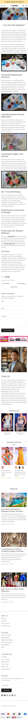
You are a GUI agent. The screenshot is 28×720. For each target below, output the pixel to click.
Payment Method (5, 669)
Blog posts (14, 488)
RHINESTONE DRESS (7, 640)
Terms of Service (5, 623)
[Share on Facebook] (6, 277)
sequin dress (11, 236)
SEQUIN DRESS (5, 637)
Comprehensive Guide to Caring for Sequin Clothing (12, 550)
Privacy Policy (4, 664)
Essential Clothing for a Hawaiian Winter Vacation (12, 510)
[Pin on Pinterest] (8, 277)
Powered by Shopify (12, 706)
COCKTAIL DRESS (6, 635)
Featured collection (14, 442)
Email (2, 308)
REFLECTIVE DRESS (6, 642)
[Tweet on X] (5, 277)
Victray (6, 706)
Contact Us (4, 621)
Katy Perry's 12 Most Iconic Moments (12, 590)
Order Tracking (5, 659)
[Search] (5, 5)
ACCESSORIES (5, 645)
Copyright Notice (5, 626)
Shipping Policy (5, 661)
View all (14, 444)
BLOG (2, 647)
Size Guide (4, 657)
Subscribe (6, 690)
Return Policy (4, 666)
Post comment (7, 330)
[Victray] (14, 5)
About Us (3, 618)
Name (2, 301)
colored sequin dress (9, 243)
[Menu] (1, 5)
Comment (3, 316)
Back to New (14, 287)
